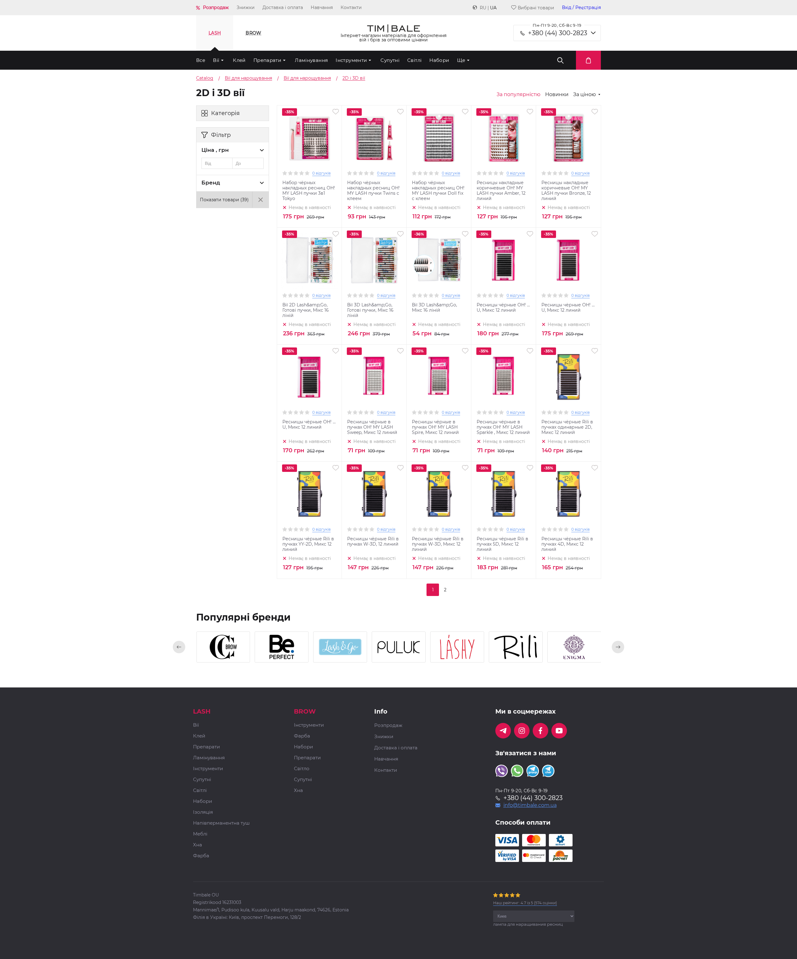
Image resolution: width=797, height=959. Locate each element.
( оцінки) (525, 903)
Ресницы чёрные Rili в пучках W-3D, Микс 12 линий (438, 544)
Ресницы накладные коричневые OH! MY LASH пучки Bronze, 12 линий (566, 190)
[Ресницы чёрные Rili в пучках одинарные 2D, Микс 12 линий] (568, 377)
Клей (239, 60)
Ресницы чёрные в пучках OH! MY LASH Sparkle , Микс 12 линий (503, 427)
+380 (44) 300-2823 (557, 33)
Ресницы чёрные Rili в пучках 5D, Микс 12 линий (502, 544)
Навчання (322, 7)
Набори (439, 60)
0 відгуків (321, 173)
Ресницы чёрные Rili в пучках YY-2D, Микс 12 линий (308, 544)
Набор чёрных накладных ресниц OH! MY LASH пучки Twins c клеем (373, 190)
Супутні (389, 60)
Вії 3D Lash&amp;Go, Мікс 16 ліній (434, 307)
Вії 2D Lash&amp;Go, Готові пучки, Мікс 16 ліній (305, 310)
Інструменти (351, 60)
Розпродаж (216, 7)
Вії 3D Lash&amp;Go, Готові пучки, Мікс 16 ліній (370, 310)
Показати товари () (224, 200)
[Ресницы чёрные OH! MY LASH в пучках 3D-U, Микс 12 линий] (309, 377)
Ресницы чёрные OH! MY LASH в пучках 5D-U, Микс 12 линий (504, 307)
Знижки (246, 7)
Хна (197, 845)
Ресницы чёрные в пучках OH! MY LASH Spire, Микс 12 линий (435, 427)
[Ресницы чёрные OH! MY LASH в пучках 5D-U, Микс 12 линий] (504, 260)
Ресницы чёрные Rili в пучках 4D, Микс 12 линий (567, 544)
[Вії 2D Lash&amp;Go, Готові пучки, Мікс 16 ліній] (309, 260)
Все (200, 60)
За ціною (584, 94)
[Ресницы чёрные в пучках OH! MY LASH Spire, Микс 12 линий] (439, 377)
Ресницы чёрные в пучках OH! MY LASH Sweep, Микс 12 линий (372, 427)
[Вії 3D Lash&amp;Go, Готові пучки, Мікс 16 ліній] (374, 260)
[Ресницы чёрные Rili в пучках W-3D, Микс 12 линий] (439, 494)
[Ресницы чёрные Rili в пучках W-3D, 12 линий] (374, 494)
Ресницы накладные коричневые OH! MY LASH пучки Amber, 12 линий (501, 190)
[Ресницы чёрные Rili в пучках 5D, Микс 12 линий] (504, 494)
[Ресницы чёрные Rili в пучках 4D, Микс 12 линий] (568, 494)
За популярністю (518, 94)
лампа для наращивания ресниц (528, 924)
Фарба (201, 856)
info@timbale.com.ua (530, 805)
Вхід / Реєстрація (581, 7)
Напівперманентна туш (221, 823)
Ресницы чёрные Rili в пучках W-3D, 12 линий (373, 541)
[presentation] (179, 647)
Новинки (556, 94)
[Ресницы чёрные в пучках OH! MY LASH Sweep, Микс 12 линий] (374, 377)
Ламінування (311, 60)
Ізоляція (203, 812)
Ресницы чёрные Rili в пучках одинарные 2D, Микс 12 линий (567, 427)
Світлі (414, 60)
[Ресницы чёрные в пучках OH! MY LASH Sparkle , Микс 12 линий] (504, 377)
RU (483, 8)
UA (493, 8)
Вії (216, 60)
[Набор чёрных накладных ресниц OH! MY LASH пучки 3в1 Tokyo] (309, 138)
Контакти (351, 7)
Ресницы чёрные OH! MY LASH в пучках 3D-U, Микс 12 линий (309, 424)
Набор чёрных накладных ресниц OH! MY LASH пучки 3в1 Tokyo (308, 190)
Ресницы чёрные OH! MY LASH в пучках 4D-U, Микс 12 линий (568, 307)
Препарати (267, 60)
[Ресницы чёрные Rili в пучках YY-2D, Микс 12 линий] (309, 494)
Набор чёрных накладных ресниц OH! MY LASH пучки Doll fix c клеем (438, 190)
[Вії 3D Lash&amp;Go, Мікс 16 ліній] (439, 260)
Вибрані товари (536, 7)
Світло (301, 768)
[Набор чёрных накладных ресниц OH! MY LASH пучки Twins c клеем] (374, 138)
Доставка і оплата (282, 7)
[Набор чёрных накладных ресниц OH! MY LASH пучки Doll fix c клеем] (439, 138)
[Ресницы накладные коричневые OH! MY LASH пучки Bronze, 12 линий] (568, 138)
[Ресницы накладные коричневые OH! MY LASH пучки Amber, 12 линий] (504, 138)
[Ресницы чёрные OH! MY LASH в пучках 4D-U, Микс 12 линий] (568, 260)
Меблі (200, 834)
